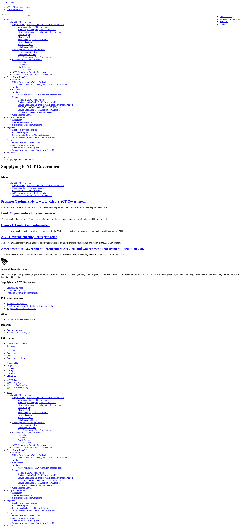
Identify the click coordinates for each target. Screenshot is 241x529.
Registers (11, 127)
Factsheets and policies (17, 303)
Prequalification (25, 42)
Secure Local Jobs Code (17, 77)
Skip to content (7, 2)
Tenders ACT (226, 16)
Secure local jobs (25, 44)
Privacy (10, 370)
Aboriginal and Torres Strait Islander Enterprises (33, 137)
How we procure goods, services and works (37, 29)
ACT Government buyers (23, 145)
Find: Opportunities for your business (28, 49)
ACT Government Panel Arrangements (35, 57)
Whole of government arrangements (22, 293)
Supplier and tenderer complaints (21, 308)
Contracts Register (20, 132)
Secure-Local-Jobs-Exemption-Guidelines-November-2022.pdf (45, 105)
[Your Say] (14, 383)
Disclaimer (11, 373)
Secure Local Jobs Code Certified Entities (30, 135)
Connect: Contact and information (27, 59)
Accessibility (12, 363)
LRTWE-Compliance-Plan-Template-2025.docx (39, 112)
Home (9, 19)
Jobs (9, 355)
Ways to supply (24, 34)
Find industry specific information (33, 39)
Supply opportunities (16, 290)
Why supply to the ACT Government (34, 27)
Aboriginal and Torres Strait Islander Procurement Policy (32, 306)
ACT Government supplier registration (29, 237)
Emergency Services (16, 358)
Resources (16, 97)
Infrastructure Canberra (230, 19)
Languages (11, 365)
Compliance (17, 90)
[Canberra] (12, 380)
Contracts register (14, 330)
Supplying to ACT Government (21, 22)
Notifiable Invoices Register (24, 130)
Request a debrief (25, 69)
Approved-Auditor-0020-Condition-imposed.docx (40, 95)
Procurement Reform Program (25, 147)
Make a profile (24, 37)
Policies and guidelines (28, 47)
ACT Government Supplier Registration (30, 72)
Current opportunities (27, 52)
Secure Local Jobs (15, 288)
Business (16, 79)
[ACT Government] (18, 388)
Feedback (11, 350)
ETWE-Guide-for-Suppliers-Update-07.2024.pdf (39, 107)
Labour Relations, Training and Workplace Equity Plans (42, 84)
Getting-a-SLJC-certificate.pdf (31, 100)
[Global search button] (28, 15)
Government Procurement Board (26, 142)
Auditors (16, 92)
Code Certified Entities (22, 115)
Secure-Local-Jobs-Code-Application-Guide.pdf (39, 110)
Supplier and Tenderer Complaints (27, 125)
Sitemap (10, 368)
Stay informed (24, 67)
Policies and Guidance (22, 122)
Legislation (17, 120)
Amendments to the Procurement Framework (32, 74)
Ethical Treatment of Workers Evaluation (30, 82)
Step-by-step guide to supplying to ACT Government (41, 32)
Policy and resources (16, 117)
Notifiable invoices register (18, 332)
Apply (15, 87)
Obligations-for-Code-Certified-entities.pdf (36, 102)
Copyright (11, 375)
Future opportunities (27, 54)
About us (224, 21)
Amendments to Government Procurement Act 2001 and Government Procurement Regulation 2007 (72, 248)
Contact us (224, 24)
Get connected (24, 64)
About (9, 140)
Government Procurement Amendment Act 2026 (33, 150)
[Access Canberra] (17, 385)
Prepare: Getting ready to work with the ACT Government (38, 24)
